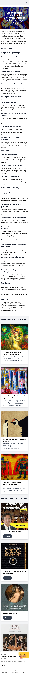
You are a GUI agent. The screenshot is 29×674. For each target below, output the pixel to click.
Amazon (7, 536)
